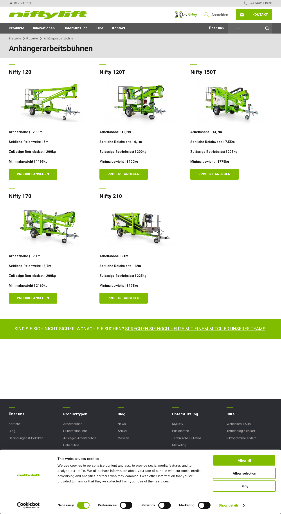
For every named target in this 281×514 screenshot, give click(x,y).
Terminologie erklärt (241, 431)
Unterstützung (75, 28)
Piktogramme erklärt (241, 438)
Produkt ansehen (33, 174)
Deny (244, 486)
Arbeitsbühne (72, 424)
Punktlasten (180, 431)
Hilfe (231, 414)
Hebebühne (71, 445)
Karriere (14, 424)
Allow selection (244, 473)
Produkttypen (75, 414)
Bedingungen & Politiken (26, 438)
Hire (99, 28)
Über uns (216, 28)
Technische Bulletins (187, 438)
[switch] (126, 505)
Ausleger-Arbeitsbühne (79, 438)
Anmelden (219, 14)
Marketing (179, 445)
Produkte (16, 28)
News (122, 424)
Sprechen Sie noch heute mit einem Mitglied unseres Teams (195, 328)
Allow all (244, 460)
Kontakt (260, 15)
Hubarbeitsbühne (75, 431)
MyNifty (186, 14)
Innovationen (44, 28)
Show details (229, 505)
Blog (12, 431)
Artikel (122, 431)
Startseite (15, 38)
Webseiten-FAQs (239, 424)
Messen (123, 438)
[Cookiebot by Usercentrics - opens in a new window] (28, 505)
